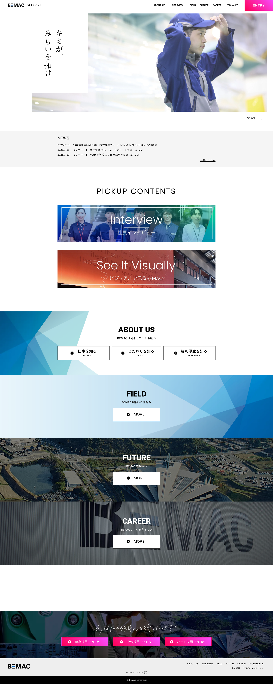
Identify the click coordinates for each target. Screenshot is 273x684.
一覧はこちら (207, 160)
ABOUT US (159, 5)
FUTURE (204, 5)
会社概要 (236, 668)
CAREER (217, 5)
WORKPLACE (256, 663)
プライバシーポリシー (253, 668)
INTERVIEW (177, 5)
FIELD (193, 5)
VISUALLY (232, 5)
